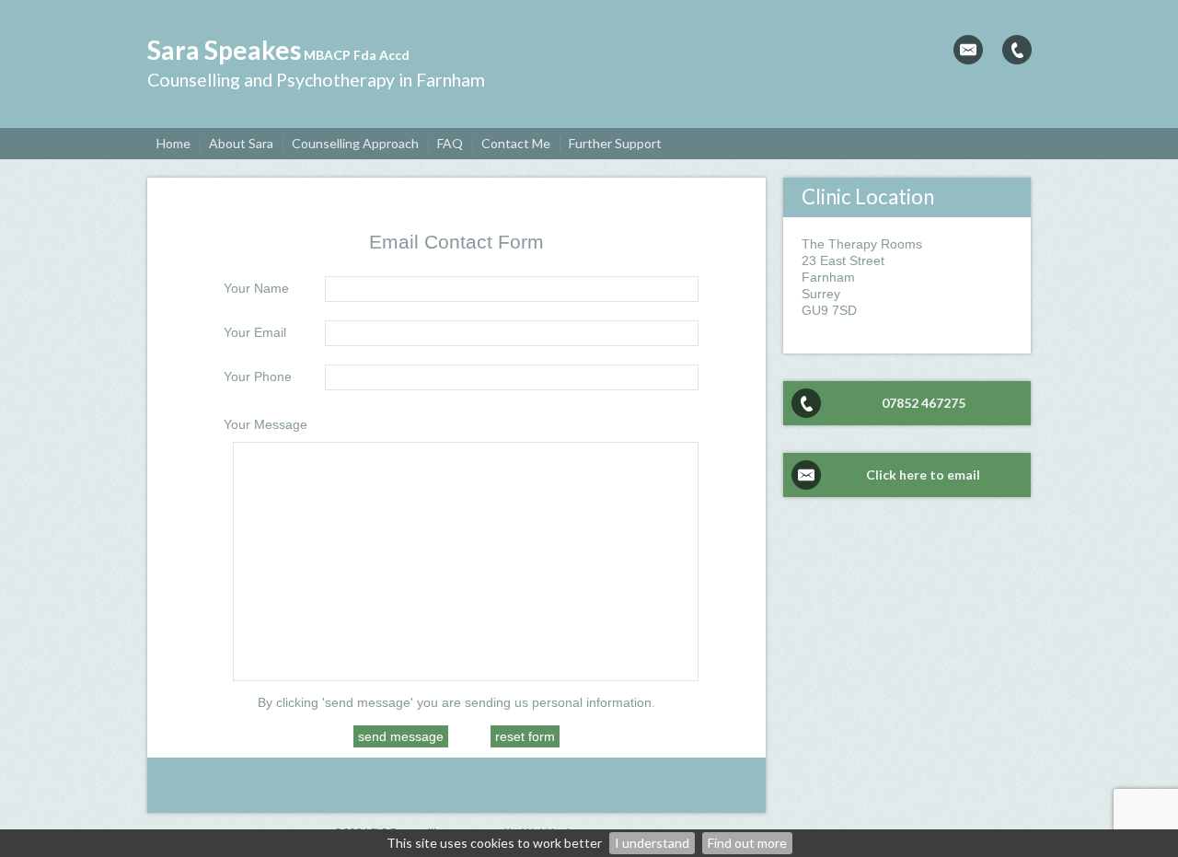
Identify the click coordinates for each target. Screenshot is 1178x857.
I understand (652, 843)
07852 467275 (923, 403)
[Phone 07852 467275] (1017, 50)
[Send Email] (968, 50)
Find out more (747, 843)
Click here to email (923, 474)
